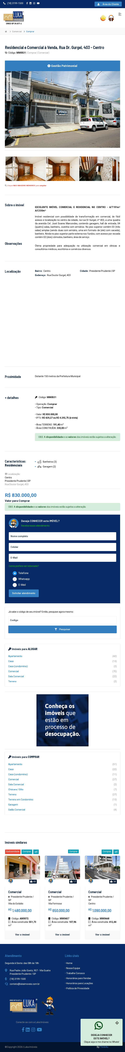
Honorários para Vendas (78, 978)
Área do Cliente (111, 4)
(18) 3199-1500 (15, 3)
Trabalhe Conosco (75, 973)
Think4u (104, 1047)
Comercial (14, 892)
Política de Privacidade (77, 988)
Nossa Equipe (73, 968)
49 (34, 881)
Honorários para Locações (79, 983)
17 (74, 881)
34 (114, 881)
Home (69, 963)
